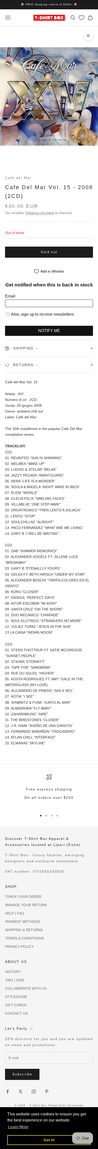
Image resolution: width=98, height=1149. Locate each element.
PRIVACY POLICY (19, 947)
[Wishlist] (81, 17)
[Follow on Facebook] (7, 1091)
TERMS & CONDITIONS (24, 938)
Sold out (49, 252)
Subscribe (22, 1074)
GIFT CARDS (15, 1005)
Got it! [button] (49, 1140)
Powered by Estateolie (65, 1105)
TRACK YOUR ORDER (23, 897)
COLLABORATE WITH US (25, 988)
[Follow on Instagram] (33, 1091)
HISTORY (13, 972)
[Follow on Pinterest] (46, 1091)
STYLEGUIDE (16, 997)
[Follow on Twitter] (20, 1091)
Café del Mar (18, 178)
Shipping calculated (39, 213)
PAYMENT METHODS (22, 922)
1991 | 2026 (14, 980)
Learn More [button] (18, 1127)
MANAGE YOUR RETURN (26, 905)
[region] (49, 790)
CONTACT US (16, 1013)
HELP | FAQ (14, 913)
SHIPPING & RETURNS (24, 930)
